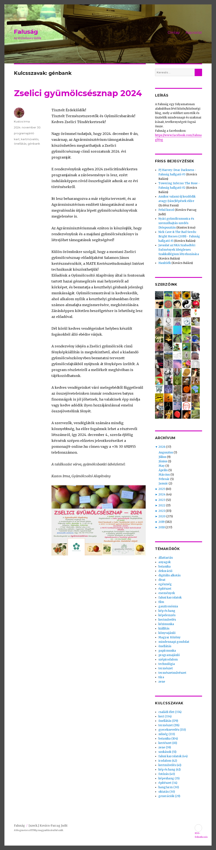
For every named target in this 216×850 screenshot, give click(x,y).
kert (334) (164, 716)
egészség (165, 584)
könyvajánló (167, 633)
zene (161, 681)
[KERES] (198, 72)
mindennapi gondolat (173, 642)
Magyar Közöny (169, 637)
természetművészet (172, 673)
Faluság (26, 31)
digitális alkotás (169, 575)
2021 (161, 511)
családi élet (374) (169, 712)
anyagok (164, 562)
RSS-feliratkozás (198, 828)
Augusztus (166, 452)
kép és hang (166, 611)
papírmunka (167, 650)
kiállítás (163, 628)
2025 (161, 489)
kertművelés (29, 139)
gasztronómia (168, 606)
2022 (161, 505)
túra (161, 677)
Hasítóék (164, 263)
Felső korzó (166, 210)
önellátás (20, 143)
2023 (161, 500)
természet (165, 668)
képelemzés (167, 615)
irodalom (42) (167, 761)
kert (17, 139)
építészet (164, 588)
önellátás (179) (168, 721)
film (161, 602)
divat (161, 580)
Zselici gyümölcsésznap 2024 (78, 93)
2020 (162, 516)
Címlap (174, 33)
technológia (166, 664)
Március (164, 474)
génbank (34, 143)
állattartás (165, 557)
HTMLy (34, 830)
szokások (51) (167, 752)
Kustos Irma (22, 121)
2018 (161, 527)
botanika (164, 566)
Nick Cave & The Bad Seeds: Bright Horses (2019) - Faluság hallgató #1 (179, 236)
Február (164, 479)
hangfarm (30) (168, 787)
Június (163, 461)
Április (163, 470)
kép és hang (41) (169, 769)
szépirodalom (168, 659)
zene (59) (164, 747)
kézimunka (166, 624)
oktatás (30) (166, 792)
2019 (161, 522)
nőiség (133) (166, 734)
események (166, 593)
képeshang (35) (169, 778)
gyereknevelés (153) (172, 730)
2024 (162, 494)
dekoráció (165, 571)
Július (162, 457)
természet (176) (168, 725)
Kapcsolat (194, 33)
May (162, 466)
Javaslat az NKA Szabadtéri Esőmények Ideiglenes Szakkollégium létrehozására (178, 249)
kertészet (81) (167, 743)
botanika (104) (168, 738)
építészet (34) (167, 783)
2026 (161, 447)
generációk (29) (169, 796)
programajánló (24, 133)
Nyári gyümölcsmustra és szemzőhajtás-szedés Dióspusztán (176, 223)
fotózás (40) (166, 774)
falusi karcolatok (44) (173, 756)
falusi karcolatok (170, 597)
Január (163, 483)
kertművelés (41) (169, 765)
